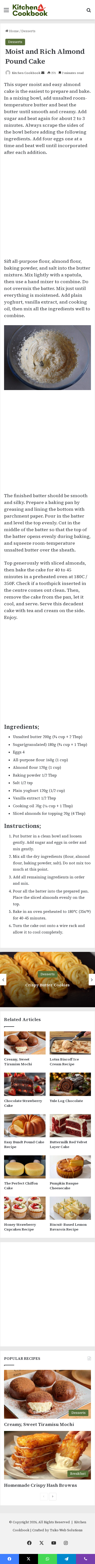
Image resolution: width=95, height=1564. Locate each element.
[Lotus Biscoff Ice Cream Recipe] (70, 1042)
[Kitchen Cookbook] (30, 10)
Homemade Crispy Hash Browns (40, 1485)
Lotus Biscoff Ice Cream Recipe (64, 1062)
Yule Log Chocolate (66, 1100)
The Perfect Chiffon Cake (21, 1186)
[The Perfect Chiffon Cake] (25, 1166)
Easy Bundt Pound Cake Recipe (24, 1144)
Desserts (28, 31)
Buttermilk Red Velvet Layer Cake (68, 1144)
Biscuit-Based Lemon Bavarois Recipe (68, 1227)
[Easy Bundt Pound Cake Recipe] (25, 1125)
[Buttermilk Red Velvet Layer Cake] (70, 1125)
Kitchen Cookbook (26, 73)
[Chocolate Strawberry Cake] (25, 1084)
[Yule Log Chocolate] (70, 1084)
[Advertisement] (47, 209)
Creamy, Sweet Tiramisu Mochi (18, 1062)
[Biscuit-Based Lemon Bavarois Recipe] (70, 1208)
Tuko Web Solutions (66, 1530)
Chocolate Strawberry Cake (23, 1103)
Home (13, 31)
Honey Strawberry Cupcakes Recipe (20, 1227)
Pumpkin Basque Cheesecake (64, 1186)
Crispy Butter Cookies (47, 985)
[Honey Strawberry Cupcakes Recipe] (25, 1208)
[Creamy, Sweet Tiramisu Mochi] (25, 1042)
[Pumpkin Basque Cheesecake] (70, 1166)
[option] (47, 979)
